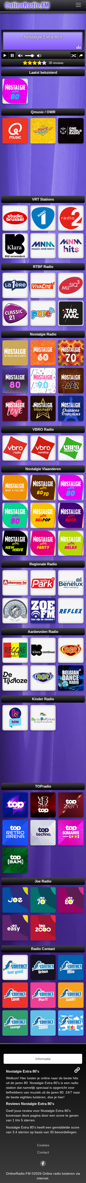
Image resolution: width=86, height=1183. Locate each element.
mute (20, 55)
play (5, 55)
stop (12, 55)
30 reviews (56, 63)
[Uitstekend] (44, 62)
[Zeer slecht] (25, 62)
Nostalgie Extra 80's (56, 1111)
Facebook (43, 1163)
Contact (43, 1152)
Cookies (43, 1145)
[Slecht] (29, 62)
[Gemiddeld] (34, 62)
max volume (39, 55)
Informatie (43, 1059)
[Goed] (39, 62)
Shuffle (73, 55)
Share (81, 55)
